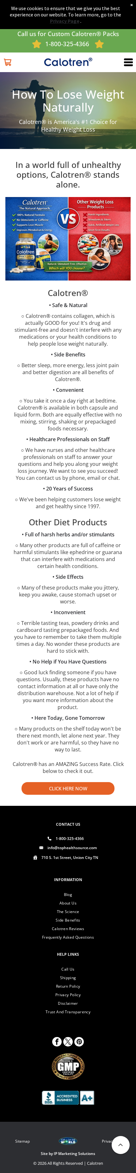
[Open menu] (128, 62)
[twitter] (68, 1042)
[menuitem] (68, 894)
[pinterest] (79, 1042)
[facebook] (57, 1042)
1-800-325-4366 (67, 44)
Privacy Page (64, 21)
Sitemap (22, 1141)
